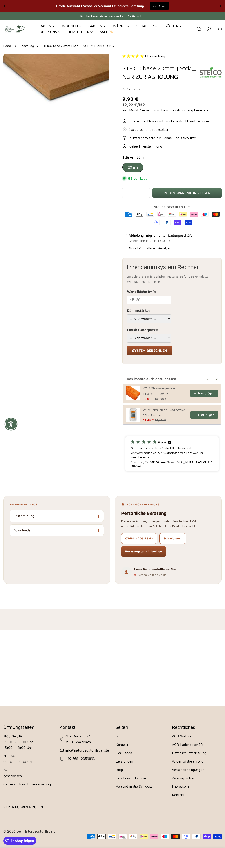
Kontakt (122, 744)
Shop (119, 736)
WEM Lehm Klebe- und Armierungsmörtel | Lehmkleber (165, 410)
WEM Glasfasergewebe (159, 388)
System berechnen (149, 351)
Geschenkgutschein (131, 778)
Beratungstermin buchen (143, 551)
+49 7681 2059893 (80, 759)
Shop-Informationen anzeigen (150, 248)
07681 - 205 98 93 (139, 538)
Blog (119, 770)
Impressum (180, 786)
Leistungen (124, 761)
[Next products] (217, 379)
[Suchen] (198, 29)
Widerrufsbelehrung (187, 761)
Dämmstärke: (138, 310)
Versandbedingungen (188, 770)
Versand (146, 110)
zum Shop (159, 5)
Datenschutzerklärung (189, 753)
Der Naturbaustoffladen (35, 831)
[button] (172, 453)
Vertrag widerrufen (23, 807)
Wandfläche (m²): (141, 292)
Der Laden (124, 753)
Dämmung (27, 46)
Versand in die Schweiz (134, 786)
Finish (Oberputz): (142, 330)
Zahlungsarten (183, 778)
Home (7, 46)
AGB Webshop (183, 736)
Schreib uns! (172, 538)
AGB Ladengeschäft (187, 744)
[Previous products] (207, 379)
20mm (133, 167)
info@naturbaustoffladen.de (87, 750)
